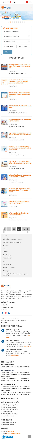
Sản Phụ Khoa (7, 264)
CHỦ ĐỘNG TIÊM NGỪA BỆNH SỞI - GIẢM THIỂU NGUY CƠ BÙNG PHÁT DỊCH (20, 66)
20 (14, 229)
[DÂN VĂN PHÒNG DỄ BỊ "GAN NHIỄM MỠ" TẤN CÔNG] (5, 122)
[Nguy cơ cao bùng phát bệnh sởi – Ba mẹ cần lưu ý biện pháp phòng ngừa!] (5, 135)
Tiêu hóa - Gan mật (9, 267)
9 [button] (24, 22)
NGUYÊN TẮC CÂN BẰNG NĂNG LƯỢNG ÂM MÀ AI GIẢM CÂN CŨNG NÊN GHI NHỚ (20, 148)
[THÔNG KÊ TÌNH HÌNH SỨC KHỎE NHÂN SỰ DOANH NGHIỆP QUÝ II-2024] (5, 95)
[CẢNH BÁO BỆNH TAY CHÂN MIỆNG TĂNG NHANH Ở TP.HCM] (5, 177)
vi (29, 2)
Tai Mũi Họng (7, 255)
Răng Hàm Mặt (7, 258)
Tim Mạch (6, 245)
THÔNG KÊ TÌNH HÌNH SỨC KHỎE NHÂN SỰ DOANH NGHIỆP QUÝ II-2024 (19, 94)
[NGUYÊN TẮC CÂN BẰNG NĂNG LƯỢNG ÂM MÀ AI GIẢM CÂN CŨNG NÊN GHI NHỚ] (5, 149)
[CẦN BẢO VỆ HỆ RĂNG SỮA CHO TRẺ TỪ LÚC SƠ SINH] (5, 204)
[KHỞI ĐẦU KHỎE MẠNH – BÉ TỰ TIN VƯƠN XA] (16, 15)
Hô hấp (5, 251)
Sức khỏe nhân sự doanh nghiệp (12, 239)
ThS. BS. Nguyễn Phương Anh (18, 155)
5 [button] (16, 22)
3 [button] (12, 22)
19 (9, 229)
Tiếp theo (7, 52)
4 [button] (14, 22)
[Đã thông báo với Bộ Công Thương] (7, 437)
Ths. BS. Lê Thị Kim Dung (17, 168)
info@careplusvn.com (13, 433)
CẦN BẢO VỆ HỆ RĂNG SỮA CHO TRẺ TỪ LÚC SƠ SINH (19, 202)
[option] (16, 15)
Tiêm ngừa (6, 270)
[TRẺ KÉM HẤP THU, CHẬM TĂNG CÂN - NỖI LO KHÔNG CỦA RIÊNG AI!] (5, 164)
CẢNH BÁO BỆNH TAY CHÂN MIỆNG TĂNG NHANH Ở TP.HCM (20, 175)
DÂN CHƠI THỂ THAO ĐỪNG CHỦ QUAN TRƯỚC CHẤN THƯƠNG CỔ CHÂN (19, 190)
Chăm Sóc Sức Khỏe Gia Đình (12, 242)
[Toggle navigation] (31, 7)
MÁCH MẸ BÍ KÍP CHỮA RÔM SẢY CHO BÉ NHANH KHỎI (19, 213)
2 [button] (10, 22)
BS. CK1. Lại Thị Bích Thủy (17, 140)
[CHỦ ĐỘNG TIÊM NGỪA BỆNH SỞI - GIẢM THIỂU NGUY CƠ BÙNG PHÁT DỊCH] (5, 67)
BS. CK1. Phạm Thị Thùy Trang (18, 73)
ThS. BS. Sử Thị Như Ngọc (17, 182)
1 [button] (8, 22)
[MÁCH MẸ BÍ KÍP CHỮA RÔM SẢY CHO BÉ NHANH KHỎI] (5, 215)
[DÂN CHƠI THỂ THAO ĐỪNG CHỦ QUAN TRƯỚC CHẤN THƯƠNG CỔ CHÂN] (5, 191)
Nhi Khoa (6, 236)
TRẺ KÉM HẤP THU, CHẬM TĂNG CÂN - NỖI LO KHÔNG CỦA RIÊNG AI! (20, 162)
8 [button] (22, 22)
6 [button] (18, 22)
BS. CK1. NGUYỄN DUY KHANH (18, 220)
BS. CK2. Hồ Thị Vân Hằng (17, 126)
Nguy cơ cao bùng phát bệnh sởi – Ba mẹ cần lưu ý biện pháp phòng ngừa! (20, 133)
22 (24, 229)
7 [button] (20, 22)
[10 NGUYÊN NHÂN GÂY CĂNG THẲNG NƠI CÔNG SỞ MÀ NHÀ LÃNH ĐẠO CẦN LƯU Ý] (5, 82)
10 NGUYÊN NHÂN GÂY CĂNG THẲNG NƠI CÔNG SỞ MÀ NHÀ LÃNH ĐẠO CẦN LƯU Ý (18, 81)
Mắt (4, 261)
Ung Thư (5, 248)
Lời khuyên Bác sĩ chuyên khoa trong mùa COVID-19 (15, 275)
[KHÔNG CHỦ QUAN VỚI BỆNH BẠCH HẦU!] (5, 108)
